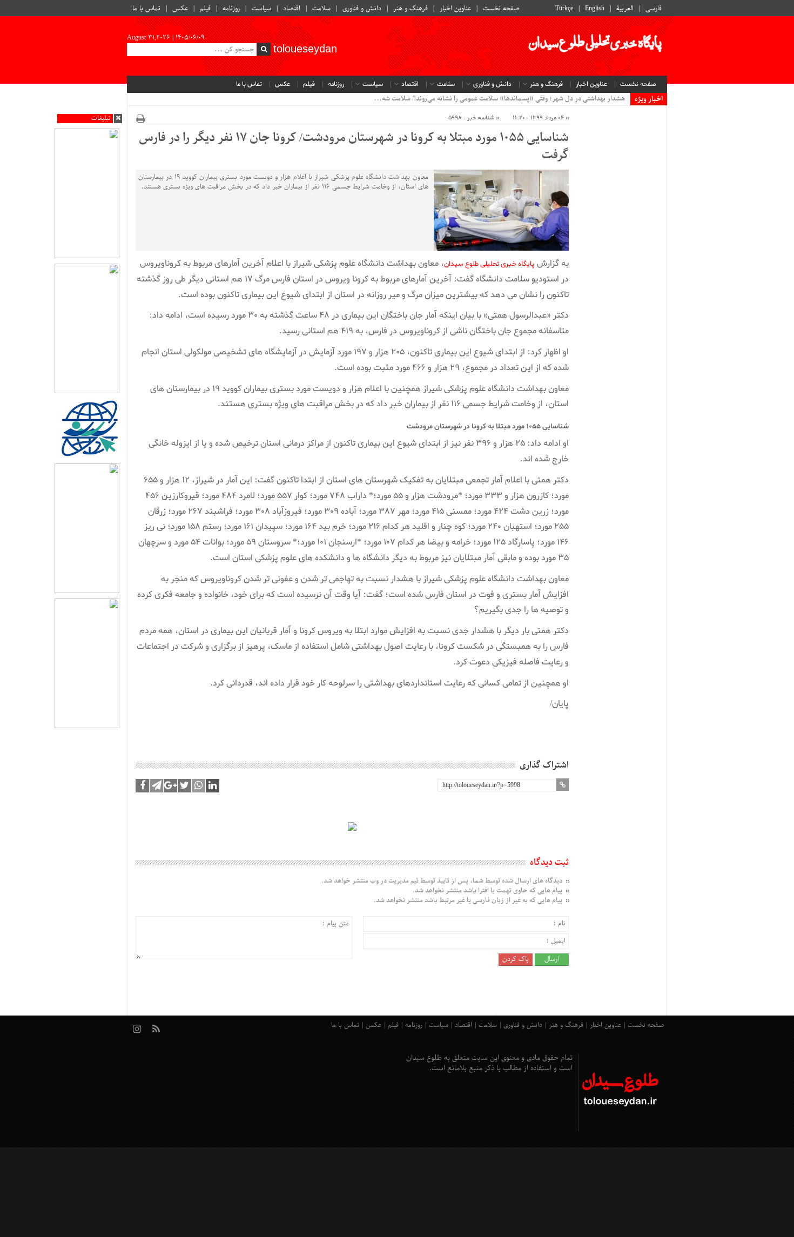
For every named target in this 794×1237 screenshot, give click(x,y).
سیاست (261, 9)
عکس (180, 9)
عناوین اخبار (455, 9)
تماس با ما (146, 9)
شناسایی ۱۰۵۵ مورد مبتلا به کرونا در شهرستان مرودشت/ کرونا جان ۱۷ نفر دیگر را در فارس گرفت (354, 147)
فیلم (205, 9)
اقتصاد (291, 9)
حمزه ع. (613, 99)
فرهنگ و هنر (410, 9)
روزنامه (231, 9)
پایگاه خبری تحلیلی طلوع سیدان (489, 264)
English (594, 9)
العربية (625, 9)
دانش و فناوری (361, 9)
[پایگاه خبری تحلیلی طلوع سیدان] (594, 46)
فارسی (653, 9)
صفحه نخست (501, 9)
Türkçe (564, 9)
